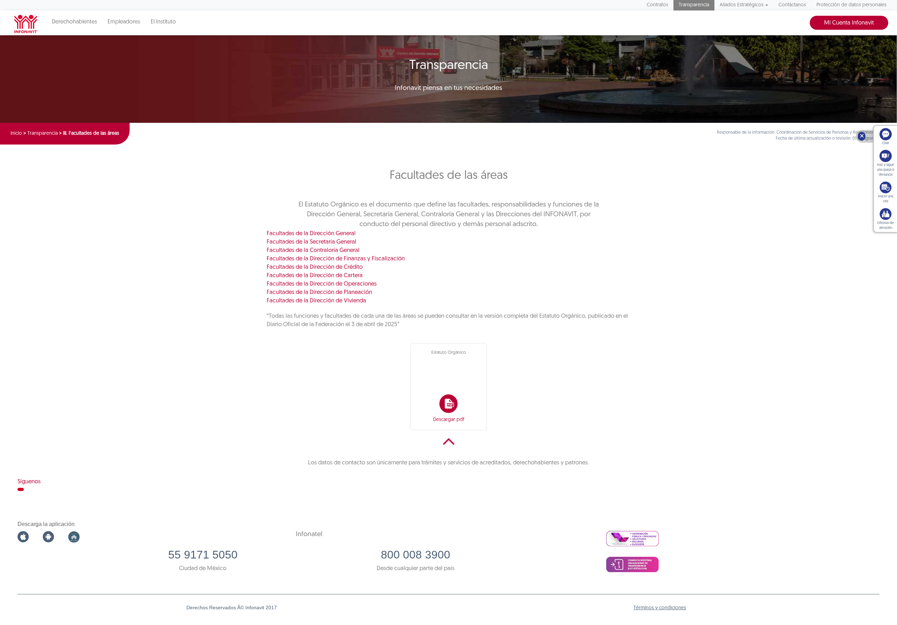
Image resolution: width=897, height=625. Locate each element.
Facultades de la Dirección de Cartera (315, 276)
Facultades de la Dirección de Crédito (315, 267)
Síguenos (29, 482)
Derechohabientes (74, 22)
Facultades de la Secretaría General (311, 242)
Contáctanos (792, 5)
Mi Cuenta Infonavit (849, 23)
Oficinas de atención (885, 226)
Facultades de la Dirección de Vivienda (316, 301)
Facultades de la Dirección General (311, 234)
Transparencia (694, 5)
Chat (885, 143)
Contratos (657, 5)
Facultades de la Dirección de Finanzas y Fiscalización (336, 259)
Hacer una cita (885, 199)
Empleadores (124, 22)
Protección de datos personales (851, 5)
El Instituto (163, 22)
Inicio (16, 133)
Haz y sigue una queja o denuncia (885, 169)
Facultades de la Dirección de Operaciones (322, 284)
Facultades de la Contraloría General (313, 250)
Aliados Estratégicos (742, 5)
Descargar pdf (448, 419)
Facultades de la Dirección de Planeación (319, 292)
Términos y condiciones (660, 608)
